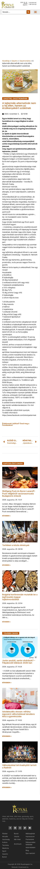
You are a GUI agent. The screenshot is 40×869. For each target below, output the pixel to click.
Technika (5, 845)
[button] (35, 12)
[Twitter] (25, 828)
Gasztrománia (25, 61)
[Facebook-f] (10, 828)
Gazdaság (6, 839)
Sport (4, 851)
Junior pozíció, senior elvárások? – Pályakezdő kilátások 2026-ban (18, 661)
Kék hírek (17, 839)
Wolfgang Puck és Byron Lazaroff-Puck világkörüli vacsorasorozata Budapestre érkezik (18, 493)
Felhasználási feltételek (30, 843)
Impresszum (30, 836)
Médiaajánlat (30, 833)
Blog (27, 850)
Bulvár (4, 857)
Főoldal (4, 833)
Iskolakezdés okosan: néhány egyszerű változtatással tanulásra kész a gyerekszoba (18, 714)
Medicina (5, 848)
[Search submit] (28, 12)
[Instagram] (20, 828)
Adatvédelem (30, 847)
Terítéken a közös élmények (15, 545)
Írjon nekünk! (30, 853)
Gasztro (15, 61)
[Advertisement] (20, 38)
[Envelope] (29, 828)
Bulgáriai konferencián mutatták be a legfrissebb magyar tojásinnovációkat (19, 597)
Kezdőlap (6, 61)
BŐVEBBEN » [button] (6, 515)
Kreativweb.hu (23, 867)
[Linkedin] (15, 828)
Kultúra (4, 842)
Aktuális (5, 836)
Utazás (16, 836)
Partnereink (30, 839)
